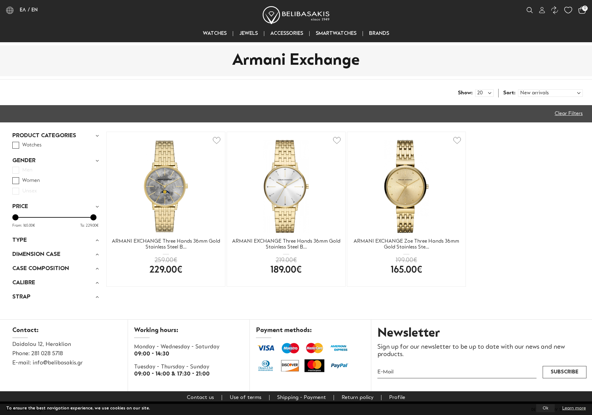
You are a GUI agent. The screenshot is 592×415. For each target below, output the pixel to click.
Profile (397, 397)
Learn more (574, 408)
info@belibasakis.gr (58, 363)
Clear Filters (569, 113)
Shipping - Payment (301, 397)
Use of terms (245, 397)
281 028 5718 (47, 353)
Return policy (357, 397)
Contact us (200, 397)
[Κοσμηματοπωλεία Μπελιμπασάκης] (296, 15)
